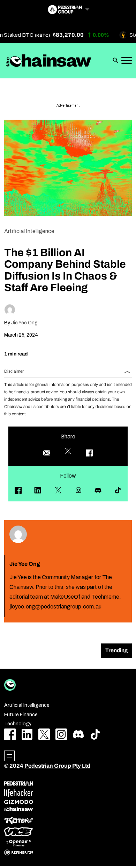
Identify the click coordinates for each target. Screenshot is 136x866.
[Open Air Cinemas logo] (18, 843)
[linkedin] (37, 490)
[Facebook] (18, 490)
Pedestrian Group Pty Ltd (57, 766)
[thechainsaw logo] (18, 809)
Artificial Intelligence (29, 231)
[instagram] (78, 490)
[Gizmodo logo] (18, 802)
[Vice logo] (18, 831)
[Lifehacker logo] (18, 793)
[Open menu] (9, 756)
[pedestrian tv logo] (18, 783)
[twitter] (58, 490)
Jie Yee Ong (24, 322)
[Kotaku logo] (18, 821)
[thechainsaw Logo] (48, 60)
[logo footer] (10, 685)
